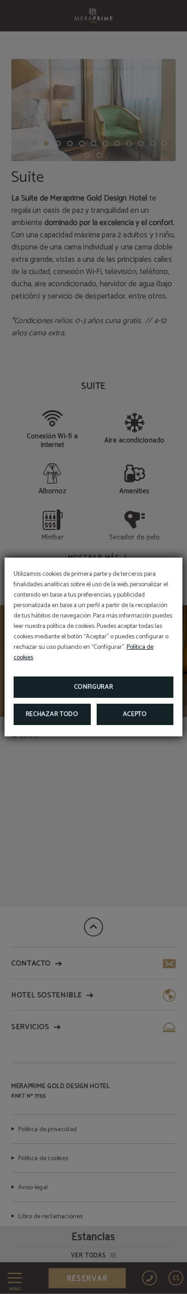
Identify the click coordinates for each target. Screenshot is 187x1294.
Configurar (93, 687)
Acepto (135, 714)
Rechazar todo (52, 714)
